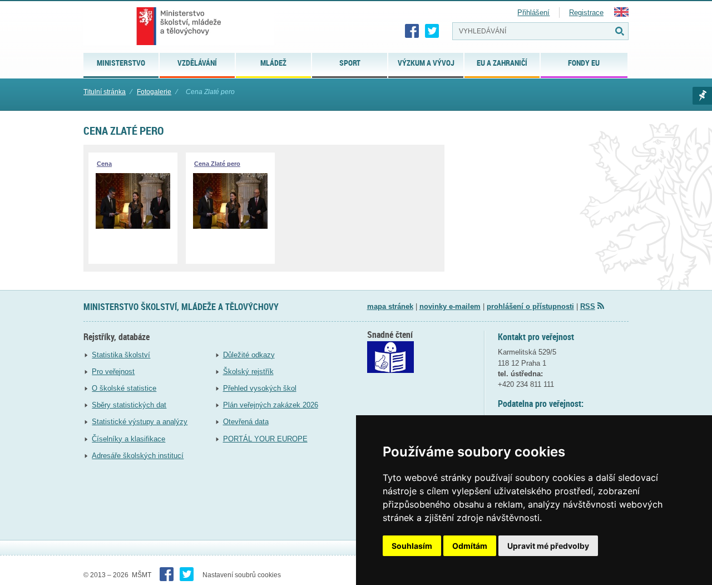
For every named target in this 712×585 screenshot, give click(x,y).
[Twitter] (432, 31)
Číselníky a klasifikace (128, 439)
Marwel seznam (702, 96)
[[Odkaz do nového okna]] (390, 370)
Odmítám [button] (469, 545)
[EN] (621, 14)
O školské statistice (124, 388)
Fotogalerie (154, 92)
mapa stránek (390, 306)
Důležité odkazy (249, 355)
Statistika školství (121, 355)
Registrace (586, 12)
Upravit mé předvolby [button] (548, 545)
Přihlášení (533, 12)
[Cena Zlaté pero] (230, 226)
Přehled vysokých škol (259, 388)
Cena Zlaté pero (217, 163)
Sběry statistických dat (129, 405)
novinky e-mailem (450, 306)
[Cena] (133, 226)
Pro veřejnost (113, 371)
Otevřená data (246, 421)
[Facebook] (412, 31)
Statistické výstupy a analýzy (139, 421)
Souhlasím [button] (412, 545)
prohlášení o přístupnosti (530, 306)
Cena (104, 163)
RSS (587, 306)
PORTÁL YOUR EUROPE (265, 439)
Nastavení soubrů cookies (241, 575)
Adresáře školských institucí (138, 455)
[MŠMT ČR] (178, 26)
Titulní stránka (104, 92)
